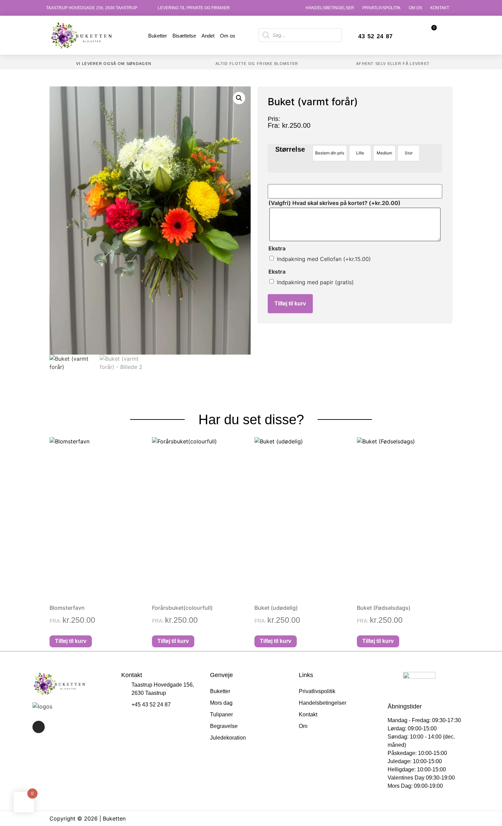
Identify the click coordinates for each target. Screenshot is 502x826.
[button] (239, 98)
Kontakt (439, 7)
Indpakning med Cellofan (324, 259)
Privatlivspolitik (381, 7)
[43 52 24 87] (351, 37)
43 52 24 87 (375, 36)
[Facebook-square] (38, 727)
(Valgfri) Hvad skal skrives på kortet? (334, 203)
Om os (415, 7)
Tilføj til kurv (290, 303)
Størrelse (290, 149)
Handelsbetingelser (330, 7)
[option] (330, 153)
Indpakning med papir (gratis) (315, 282)
